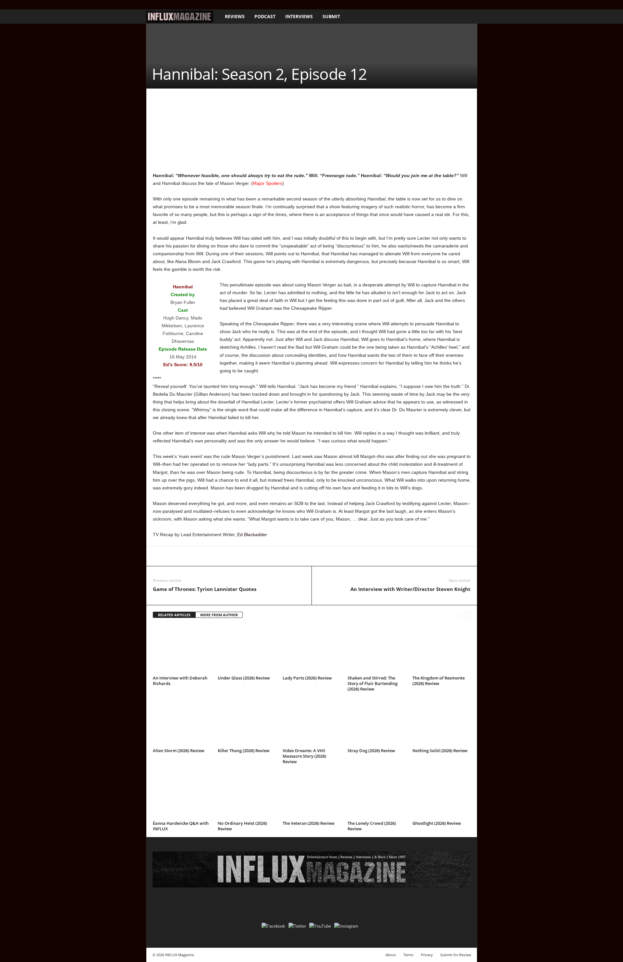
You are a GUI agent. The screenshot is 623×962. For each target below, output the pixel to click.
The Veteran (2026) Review (309, 823)
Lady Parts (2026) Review (307, 678)
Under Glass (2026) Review (244, 678)
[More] (294, 556)
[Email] (248, 556)
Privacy (427, 954)
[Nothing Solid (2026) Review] (441, 721)
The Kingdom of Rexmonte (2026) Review (438, 680)
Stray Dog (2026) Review (371, 750)
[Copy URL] (278, 556)
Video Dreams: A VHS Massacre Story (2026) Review (304, 756)
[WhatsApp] (204, 556)
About (390, 954)
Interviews (299, 16)
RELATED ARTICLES (174, 614)
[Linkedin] (219, 556)
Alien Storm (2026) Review (178, 750)
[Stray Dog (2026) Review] (377, 721)
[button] (467, 16)
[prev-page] (459, 615)
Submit (331, 16)
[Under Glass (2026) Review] (247, 649)
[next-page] (467, 615)
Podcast (264, 16)
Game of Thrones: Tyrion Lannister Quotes (204, 589)
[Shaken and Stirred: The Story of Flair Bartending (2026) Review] (377, 649)
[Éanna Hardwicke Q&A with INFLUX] (182, 794)
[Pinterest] (189, 556)
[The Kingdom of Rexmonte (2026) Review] (441, 649)
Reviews (235, 16)
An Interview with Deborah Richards (180, 680)
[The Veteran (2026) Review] (312, 794)
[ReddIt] (233, 556)
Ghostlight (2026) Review (436, 823)
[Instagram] (160, 4)
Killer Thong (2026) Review (244, 750)
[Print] (263, 556)
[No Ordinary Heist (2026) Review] (247, 794)
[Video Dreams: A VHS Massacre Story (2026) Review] (312, 721)
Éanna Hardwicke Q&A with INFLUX (181, 826)
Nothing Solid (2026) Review (440, 750)
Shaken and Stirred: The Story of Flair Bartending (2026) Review (372, 683)
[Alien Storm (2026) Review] (182, 721)
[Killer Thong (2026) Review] (247, 721)
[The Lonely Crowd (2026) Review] (377, 794)
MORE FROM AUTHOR (219, 614)
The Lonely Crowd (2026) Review (372, 826)
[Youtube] (180, 4)
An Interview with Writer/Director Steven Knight (410, 589)
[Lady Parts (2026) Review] (312, 649)
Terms (408, 954)
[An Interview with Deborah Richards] (182, 649)
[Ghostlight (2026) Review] (441, 794)
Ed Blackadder (252, 534)
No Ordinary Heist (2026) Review (242, 826)
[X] (170, 4)
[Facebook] (150, 4)
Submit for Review (455, 954)
